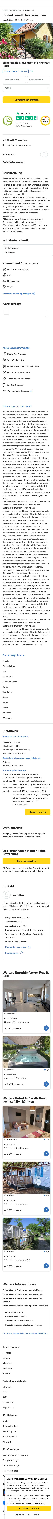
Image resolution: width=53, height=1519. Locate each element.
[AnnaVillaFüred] (26, 1122)
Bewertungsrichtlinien (32, 871)
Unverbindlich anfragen (27, 99)
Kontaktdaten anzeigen (13, 162)
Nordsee (7, 1352)
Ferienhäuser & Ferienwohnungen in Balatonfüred (25, 1305)
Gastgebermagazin (12, 1460)
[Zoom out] (47, 315)
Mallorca (7, 1363)
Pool (21, 1312)
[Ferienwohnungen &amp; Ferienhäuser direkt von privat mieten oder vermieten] (4, 3)
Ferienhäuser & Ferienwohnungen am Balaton (23, 1294)
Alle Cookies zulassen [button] (29, 1508)
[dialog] (29, 1497)
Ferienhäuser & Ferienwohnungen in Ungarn (23, 1290)
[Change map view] (6, 311)
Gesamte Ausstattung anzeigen (17, 293)
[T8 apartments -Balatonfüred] (26, 996)
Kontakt (7, 1441)
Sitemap (7, 1373)
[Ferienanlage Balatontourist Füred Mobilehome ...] (26, 1178)
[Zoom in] (47, 311)
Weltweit (7, 1368)
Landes (18, 520)
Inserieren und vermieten (15, 1455)
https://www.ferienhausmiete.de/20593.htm (27, 1333)
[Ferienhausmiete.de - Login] (38, 3)
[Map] (26, 325)
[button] (44, 3)
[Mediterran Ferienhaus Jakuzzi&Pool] (26, 1052)
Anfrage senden (38, 812)
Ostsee (6, 1357)
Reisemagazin (9, 1431)
